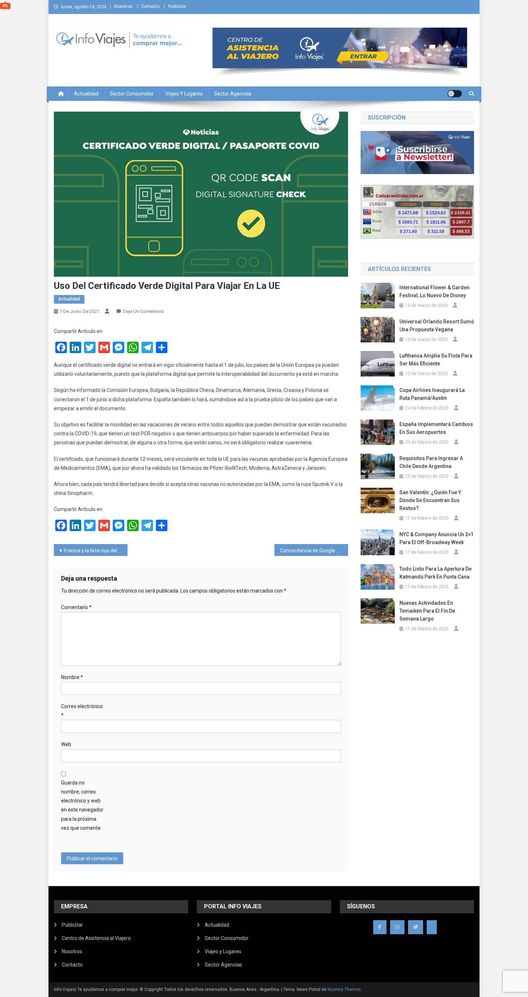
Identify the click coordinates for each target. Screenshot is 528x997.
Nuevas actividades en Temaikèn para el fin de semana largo (427, 611)
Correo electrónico (82, 710)
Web (66, 744)
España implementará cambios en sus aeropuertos (436, 428)
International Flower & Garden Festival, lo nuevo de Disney (434, 291)
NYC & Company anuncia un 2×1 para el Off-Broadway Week (436, 538)
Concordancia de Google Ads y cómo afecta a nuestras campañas (314, 550)
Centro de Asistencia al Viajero (96, 938)
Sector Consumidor (132, 94)
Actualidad (86, 94)
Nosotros (123, 6)
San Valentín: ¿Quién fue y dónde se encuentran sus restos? (430, 500)
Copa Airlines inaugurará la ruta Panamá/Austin (432, 394)
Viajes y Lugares (184, 94)
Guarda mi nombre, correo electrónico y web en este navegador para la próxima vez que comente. (82, 805)
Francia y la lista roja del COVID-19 (96, 550)
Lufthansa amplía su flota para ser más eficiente (435, 359)
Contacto (150, 6)
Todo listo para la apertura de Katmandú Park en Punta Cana (435, 573)
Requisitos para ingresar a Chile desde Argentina (431, 462)
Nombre (72, 677)
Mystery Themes (344, 989)
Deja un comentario (143, 311)
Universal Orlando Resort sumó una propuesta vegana (436, 325)
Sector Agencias (232, 94)
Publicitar (177, 6)
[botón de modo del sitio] (455, 93)
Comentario (76, 607)
